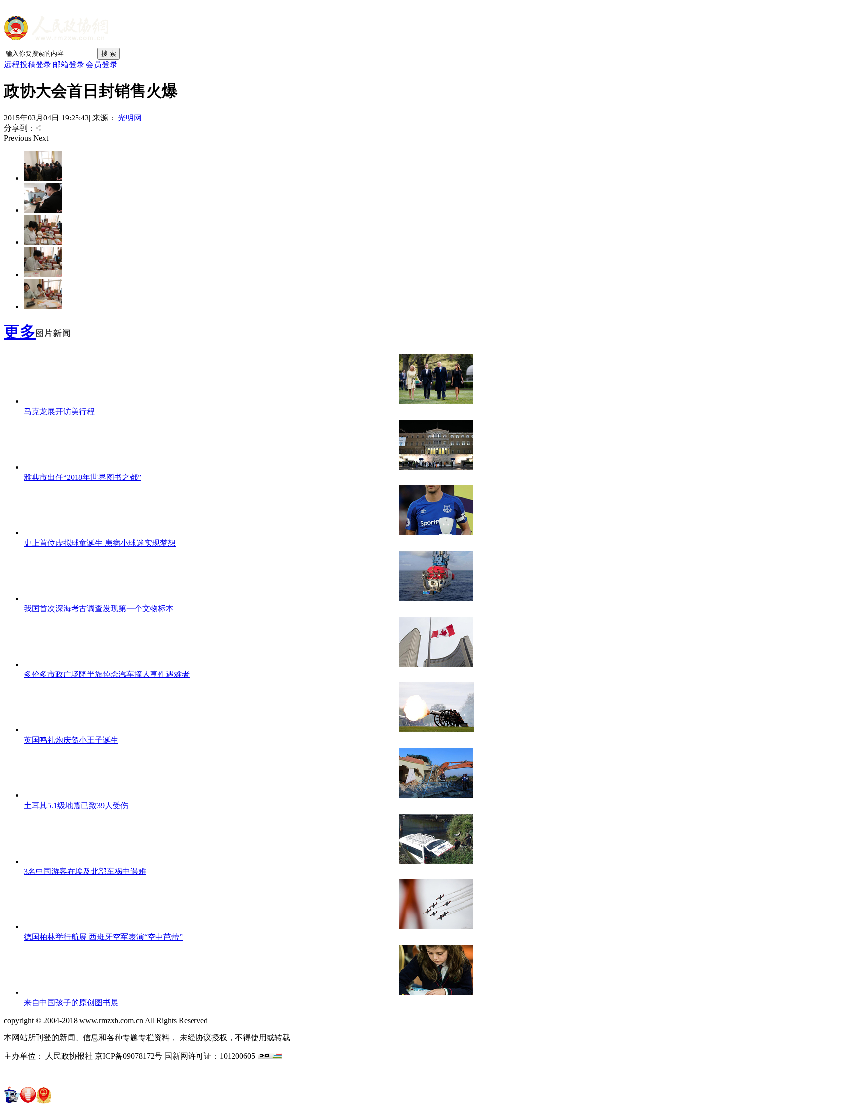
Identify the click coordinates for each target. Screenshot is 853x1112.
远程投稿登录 (27, 64)
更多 (20, 332)
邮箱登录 (68, 64)
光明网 (130, 118)
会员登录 (101, 64)
